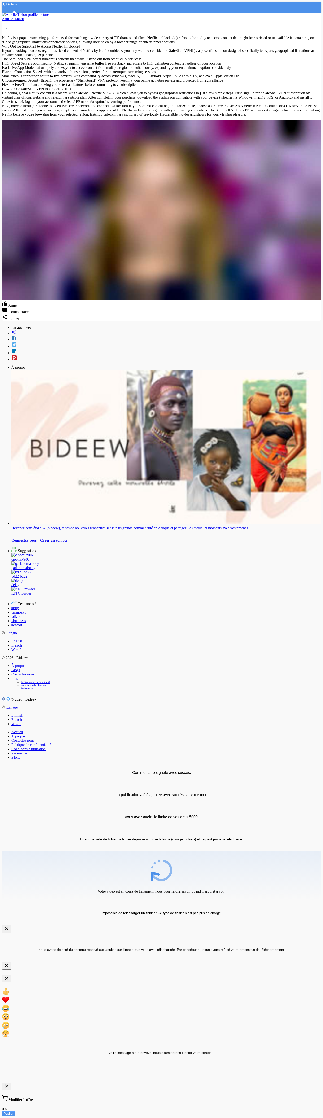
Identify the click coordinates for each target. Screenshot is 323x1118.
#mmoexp (18, 612)
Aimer (13, 305)
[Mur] (166, 332)
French (16, 645)
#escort (16, 625)
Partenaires (27, 687)
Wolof (16, 650)
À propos (18, 666)
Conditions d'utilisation (33, 685)
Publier (8, 1113)
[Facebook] (166, 338)
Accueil (17, 732)
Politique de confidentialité (35, 682)
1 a (5, 28)
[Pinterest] (166, 358)
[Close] (6, 929)
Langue (11, 633)
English (17, 641)
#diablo (16, 616)
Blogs (15, 670)
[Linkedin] (166, 351)
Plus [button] (14, 678)
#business (18, 621)
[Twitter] (166, 345)
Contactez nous (22, 674)
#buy (15, 608)
